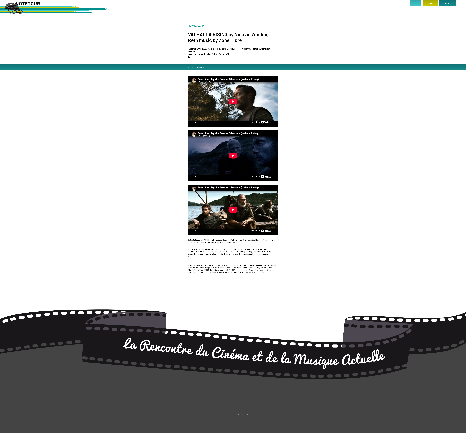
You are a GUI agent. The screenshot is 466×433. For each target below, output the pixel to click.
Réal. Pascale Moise (244, 415)
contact (430, 3)
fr (416, 3)
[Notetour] (54, 9)
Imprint (217, 415)
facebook (447, 3)
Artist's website (197, 67)
